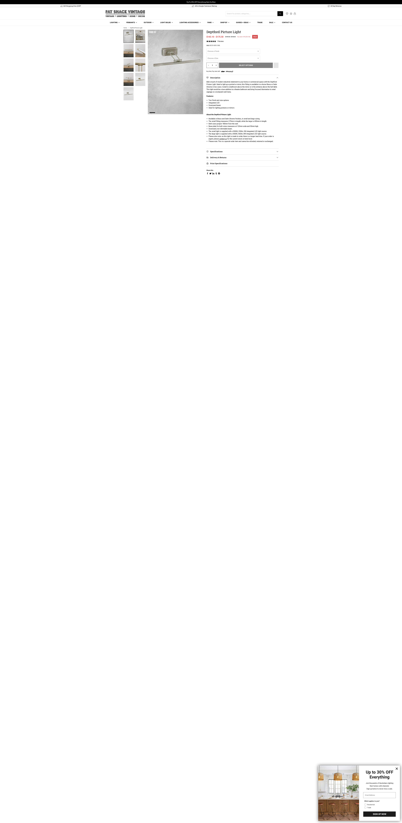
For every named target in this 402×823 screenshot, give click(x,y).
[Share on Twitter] (210, 173)
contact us (223, 139)
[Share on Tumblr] (216, 173)
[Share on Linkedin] (213, 173)
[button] (294, 13)
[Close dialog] (396, 768)
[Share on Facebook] (207, 173)
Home (125, 28)
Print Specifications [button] (218, 163)
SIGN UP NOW (379, 814)
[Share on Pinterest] (219, 173)
